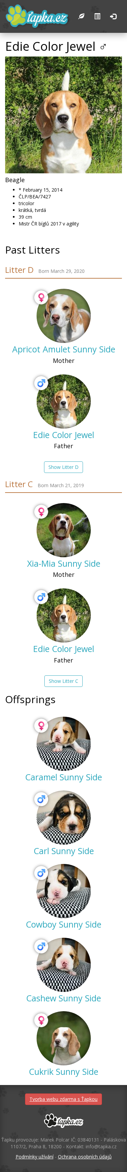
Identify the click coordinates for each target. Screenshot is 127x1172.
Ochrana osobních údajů (85, 1156)
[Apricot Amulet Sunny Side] (64, 316)
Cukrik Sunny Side (63, 1071)
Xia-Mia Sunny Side (63, 563)
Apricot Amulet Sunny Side (63, 349)
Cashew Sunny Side (63, 998)
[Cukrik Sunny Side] (64, 1038)
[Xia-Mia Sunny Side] (64, 530)
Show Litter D (63, 467)
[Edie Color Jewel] (64, 401)
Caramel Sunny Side (63, 777)
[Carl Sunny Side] (64, 817)
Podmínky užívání (35, 1156)
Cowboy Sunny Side (63, 924)
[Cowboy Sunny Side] (64, 891)
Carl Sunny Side (64, 850)
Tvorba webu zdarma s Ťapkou (63, 1099)
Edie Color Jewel (63, 434)
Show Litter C (63, 681)
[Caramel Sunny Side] (64, 744)
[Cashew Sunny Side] (64, 965)
